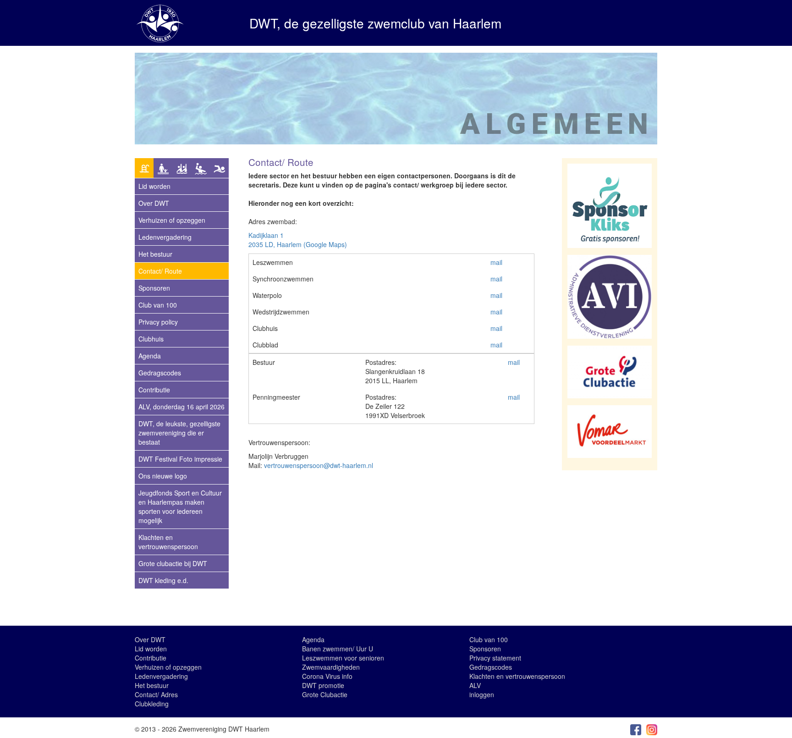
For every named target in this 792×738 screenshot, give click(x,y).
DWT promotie (323, 685)
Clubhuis (151, 338)
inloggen (481, 694)
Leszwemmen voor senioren (343, 657)
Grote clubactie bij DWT (172, 563)
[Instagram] (651, 728)
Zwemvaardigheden (331, 667)
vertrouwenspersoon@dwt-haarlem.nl (318, 465)
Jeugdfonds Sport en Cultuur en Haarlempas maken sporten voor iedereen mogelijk (180, 506)
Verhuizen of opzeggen (171, 220)
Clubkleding (152, 703)
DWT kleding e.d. (163, 580)
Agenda (149, 355)
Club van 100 (157, 304)
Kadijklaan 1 (266, 235)
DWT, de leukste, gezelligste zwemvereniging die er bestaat (179, 432)
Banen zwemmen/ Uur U (337, 648)
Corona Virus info (327, 676)
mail (496, 262)
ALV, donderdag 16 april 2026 (181, 406)
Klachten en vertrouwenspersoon (168, 542)
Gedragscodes (159, 372)
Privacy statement (495, 657)
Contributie (154, 389)
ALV (475, 685)
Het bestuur (155, 254)
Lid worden (151, 648)
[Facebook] (635, 728)
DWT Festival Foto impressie (180, 458)
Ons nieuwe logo (162, 475)
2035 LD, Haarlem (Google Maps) (297, 244)
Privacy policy (158, 321)
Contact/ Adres (156, 694)
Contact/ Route (160, 270)
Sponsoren (154, 287)
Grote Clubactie (324, 694)
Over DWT (153, 203)
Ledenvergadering (165, 237)
